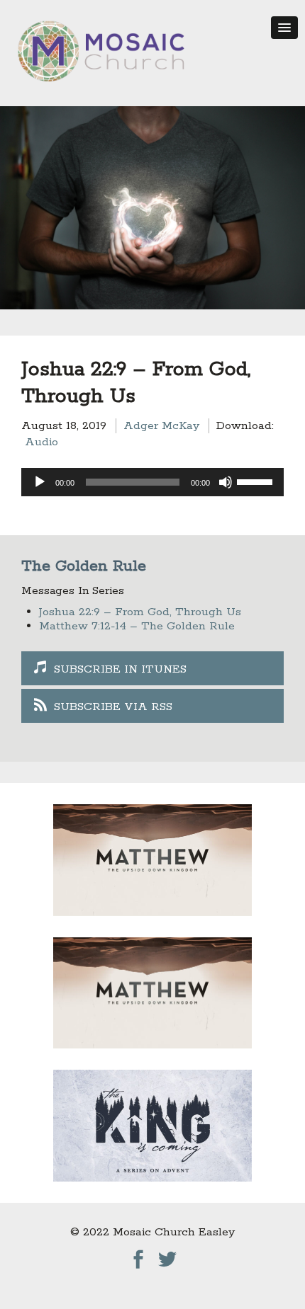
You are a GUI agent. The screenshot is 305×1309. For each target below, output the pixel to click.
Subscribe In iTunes (120, 669)
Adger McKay (161, 425)
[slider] (257, 480)
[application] (152, 482)
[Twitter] (167, 1255)
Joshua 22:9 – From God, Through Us (140, 612)
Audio (41, 442)
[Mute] (225, 482)
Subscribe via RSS (113, 706)
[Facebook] (138, 1255)
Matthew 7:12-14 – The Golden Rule (137, 626)
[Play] (40, 482)
